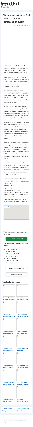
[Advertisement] (16, 46)
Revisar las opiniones (16, 274)
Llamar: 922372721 (16, 238)
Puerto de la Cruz (26, 25)
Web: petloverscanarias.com (16, 268)
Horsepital (5, 7)
